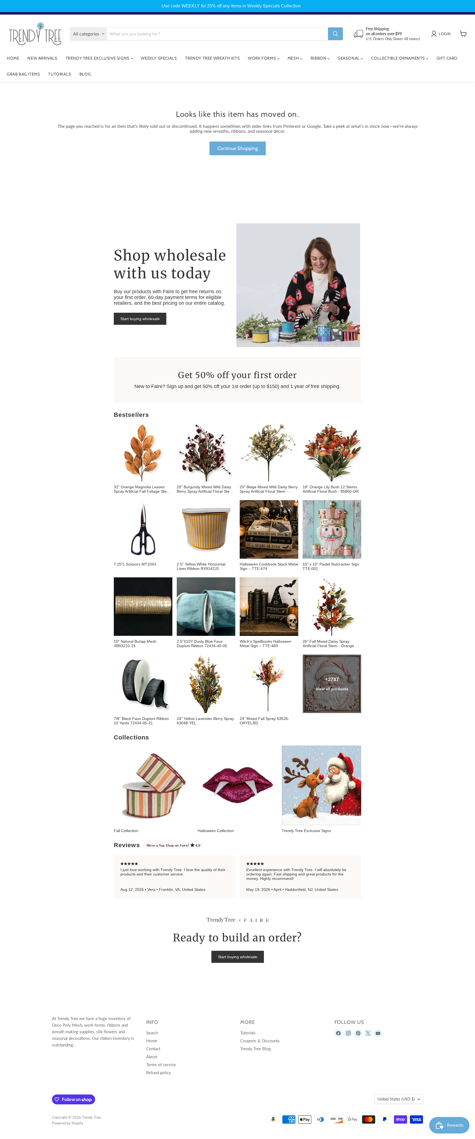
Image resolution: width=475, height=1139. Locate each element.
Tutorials (59, 74)
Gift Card (447, 58)
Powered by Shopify (67, 1123)
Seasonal (349, 58)
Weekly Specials (159, 58)
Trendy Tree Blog (255, 1048)
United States (396, 1099)
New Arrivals (42, 58)
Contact (153, 1048)
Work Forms (262, 58)
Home (13, 58)
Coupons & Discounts (260, 1040)
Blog (85, 74)
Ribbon (319, 58)
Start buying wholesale (140, 319)
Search (152, 1032)
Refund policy (158, 1072)
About (151, 1056)
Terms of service (161, 1064)
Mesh (294, 58)
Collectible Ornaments (398, 58)
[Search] (335, 33)
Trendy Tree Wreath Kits (212, 58)
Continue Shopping (237, 148)
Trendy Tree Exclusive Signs (98, 58)
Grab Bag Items (23, 74)
